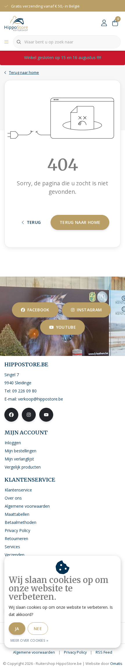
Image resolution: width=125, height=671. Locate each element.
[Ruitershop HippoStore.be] (16, 23)
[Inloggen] (104, 23)
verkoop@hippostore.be (40, 399)
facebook (38, 309)
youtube (66, 327)
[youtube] (46, 415)
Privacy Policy (75, 652)
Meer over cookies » (29, 640)
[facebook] (11, 415)
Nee (38, 628)
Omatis (116, 663)
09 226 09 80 (24, 391)
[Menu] (6, 42)
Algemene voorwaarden (34, 652)
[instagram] (29, 415)
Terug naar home (80, 222)
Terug (34, 222)
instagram (89, 309)
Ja (17, 628)
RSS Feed (104, 652)
